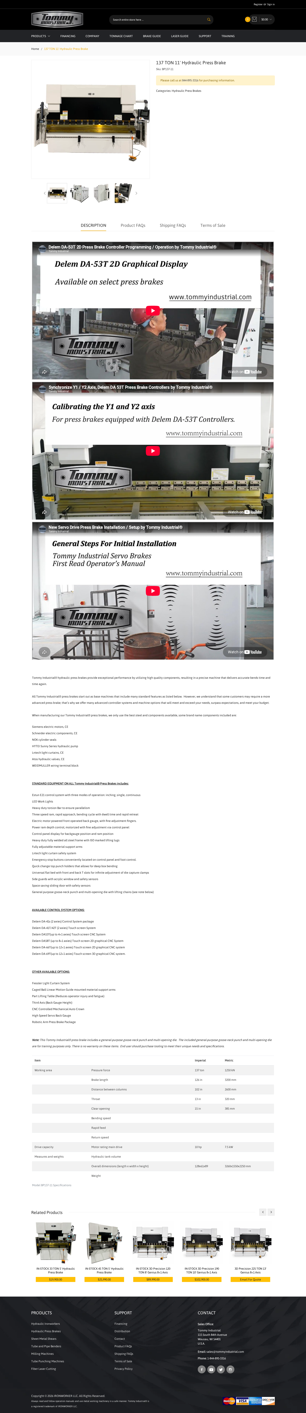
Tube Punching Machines (47, 1361)
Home (35, 48)
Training (228, 36)
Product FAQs (133, 225)
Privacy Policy (123, 1368)
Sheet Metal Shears (43, 1338)
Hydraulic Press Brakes (186, 90)
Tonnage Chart (121, 36)
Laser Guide (180, 36)
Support (205, 36)
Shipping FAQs (173, 225)
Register (258, 4)
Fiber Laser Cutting (43, 1368)
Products (39, 36)
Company (92, 36)
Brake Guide (152, 36)
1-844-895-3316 (216, 1358)
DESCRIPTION (93, 225)
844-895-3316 (190, 80)
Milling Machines (42, 1353)
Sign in (271, 4)
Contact (119, 1338)
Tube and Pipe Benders (46, 1346)
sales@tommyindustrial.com (225, 1351)
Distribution (122, 1331)
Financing (67, 36)
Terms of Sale (212, 225)
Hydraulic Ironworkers (45, 1323)
